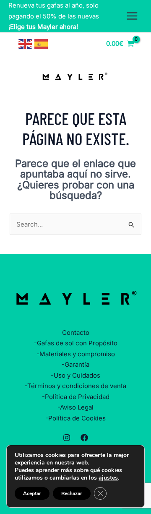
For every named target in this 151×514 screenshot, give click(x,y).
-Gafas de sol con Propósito (75, 343)
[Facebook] (84, 437)
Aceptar (32, 493)
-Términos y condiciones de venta (75, 386)
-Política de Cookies (75, 418)
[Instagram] (66, 437)
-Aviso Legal (75, 407)
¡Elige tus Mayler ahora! (43, 27)
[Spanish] (41, 43)
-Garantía (75, 364)
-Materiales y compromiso (75, 354)
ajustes (108, 478)
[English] (26, 43)
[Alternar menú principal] (132, 16)
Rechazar (71, 493)
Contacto (75, 333)
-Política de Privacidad (75, 397)
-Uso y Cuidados (75, 375)
